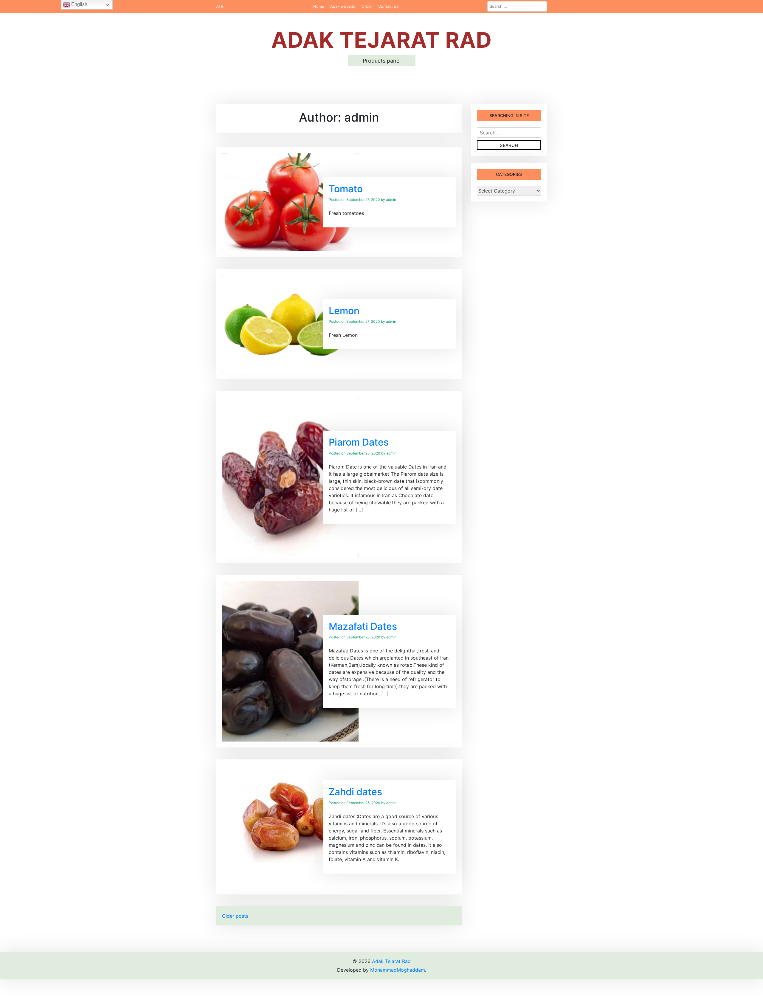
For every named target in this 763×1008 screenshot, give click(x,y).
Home (318, 6)
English (78, 4)
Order (367, 6)
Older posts (235, 916)
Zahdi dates (355, 792)
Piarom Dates (359, 442)
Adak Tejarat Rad (381, 40)
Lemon (344, 311)
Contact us (388, 6)
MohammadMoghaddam (397, 970)
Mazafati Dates (363, 626)
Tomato (346, 189)
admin (391, 199)
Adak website (343, 6)
